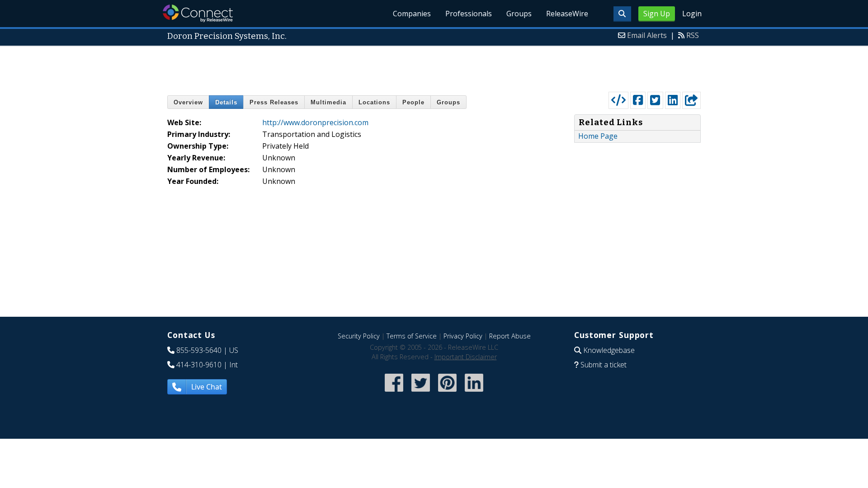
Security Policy (359, 336)
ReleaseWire (567, 14)
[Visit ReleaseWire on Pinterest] (447, 392)
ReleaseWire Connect (198, 13)
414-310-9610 (199, 365)
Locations (374, 102)
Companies (412, 14)
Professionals (468, 14)
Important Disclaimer (465, 356)
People (413, 102)
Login (692, 14)
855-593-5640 (199, 350)
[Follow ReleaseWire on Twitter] (420, 392)
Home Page (598, 136)
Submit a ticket (603, 365)
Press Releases (274, 102)
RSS (692, 35)
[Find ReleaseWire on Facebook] (394, 392)
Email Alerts (647, 35)
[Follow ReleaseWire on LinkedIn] (474, 392)
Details (226, 102)
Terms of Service (412, 336)
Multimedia (328, 102)
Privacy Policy (462, 336)
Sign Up (656, 14)
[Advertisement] (434, 67)
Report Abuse (510, 336)
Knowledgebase (609, 350)
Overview (188, 102)
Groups (519, 14)
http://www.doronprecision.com (315, 122)
